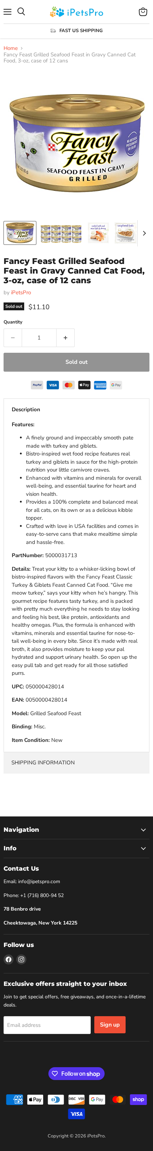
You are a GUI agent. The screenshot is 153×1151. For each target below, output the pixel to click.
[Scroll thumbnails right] (143, 233)
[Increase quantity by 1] (66, 338)
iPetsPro (21, 292)
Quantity (13, 322)
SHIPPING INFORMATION (43, 762)
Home (11, 48)
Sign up (110, 1025)
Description (26, 409)
